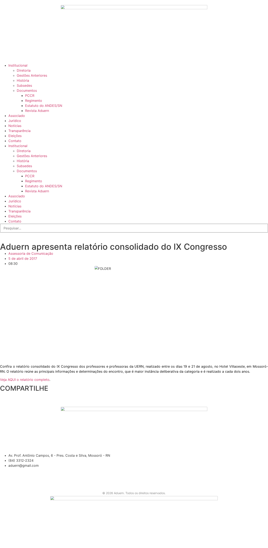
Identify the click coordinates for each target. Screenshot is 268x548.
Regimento (33, 100)
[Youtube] (28, 56)
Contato (14, 141)
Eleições (15, 136)
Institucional (17, 65)
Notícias (14, 126)
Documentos (27, 90)
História (23, 80)
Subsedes (24, 85)
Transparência (19, 131)
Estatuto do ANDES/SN (43, 105)
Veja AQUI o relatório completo (24, 379)
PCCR (29, 95)
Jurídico (14, 121)
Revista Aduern (37, 111)
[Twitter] (17, 56)
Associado (16, 116)
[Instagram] (40, 56)
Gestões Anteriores (32, 75)
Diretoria (24, 70)
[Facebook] (5, 56)
